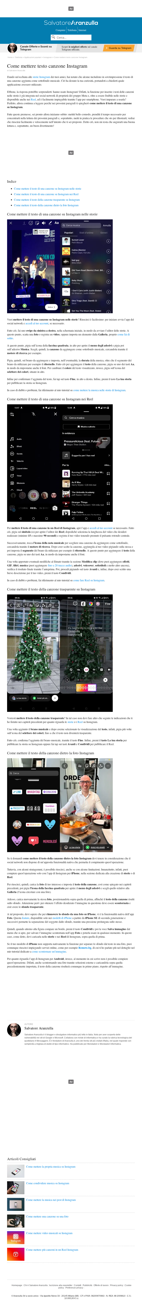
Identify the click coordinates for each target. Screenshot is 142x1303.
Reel (33, 99)
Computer (60, 30)
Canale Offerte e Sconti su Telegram (36, 48)
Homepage (17, 1285)
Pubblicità (87, 1285)
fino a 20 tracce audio (60, 565)
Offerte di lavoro (101, 1285)
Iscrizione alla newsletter (60, 1285)
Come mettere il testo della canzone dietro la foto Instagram (46, 205)
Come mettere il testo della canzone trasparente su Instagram (47, 199)
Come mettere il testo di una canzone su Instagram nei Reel (46, 194)
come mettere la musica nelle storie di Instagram (99, 390)
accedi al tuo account (36, 323)
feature (25, 918)
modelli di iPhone (62, 918)
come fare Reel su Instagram (88, 580)
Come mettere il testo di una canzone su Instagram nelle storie (47, 188)
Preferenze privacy (74, 1288)
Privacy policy (116, 1285)
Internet (82, 30)
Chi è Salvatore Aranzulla (36, 1285)
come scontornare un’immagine (49, 951)
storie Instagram (41, 77)
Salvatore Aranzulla (17, 70)
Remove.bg (84, 948)
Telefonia (72, 30)
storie (70, 722)
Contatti (77, 1285)
